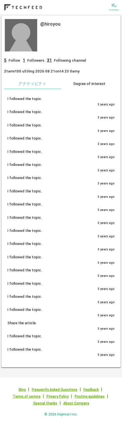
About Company (76, 403)
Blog (22, 390)
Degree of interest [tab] (89, 83)
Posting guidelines (90, 396)
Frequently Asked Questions (54, 390)
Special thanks (45, 403)
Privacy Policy (58, 396)
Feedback (91, 390)
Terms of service (27, 396)
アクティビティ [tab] (32, 83)
